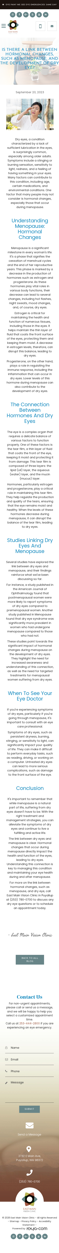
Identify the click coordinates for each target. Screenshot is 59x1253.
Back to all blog (30, 960)
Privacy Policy (29, 1221)
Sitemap (14, 1221)
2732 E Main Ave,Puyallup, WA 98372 (29, 1158)
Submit (29, 1109)
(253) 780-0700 (29, 1181)
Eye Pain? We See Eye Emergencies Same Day (31, 5)
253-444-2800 (29, 1023)
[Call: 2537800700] (40, 26)
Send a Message (29, 1134)
